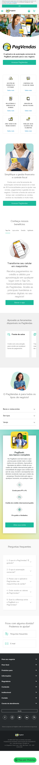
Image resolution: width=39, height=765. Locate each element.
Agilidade (30, 230)
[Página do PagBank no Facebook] (5, 717)
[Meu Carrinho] (34, 11)
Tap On (7, 230)
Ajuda (19, 711)
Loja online (15, 230)
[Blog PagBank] (34, 717)
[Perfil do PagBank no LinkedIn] (27, 717)
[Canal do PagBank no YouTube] (19, 717)
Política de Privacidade (11, 2)
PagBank (16, 11)
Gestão (23, 230)
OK (19, 6)
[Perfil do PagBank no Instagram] (12, 717)
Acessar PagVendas (19, 62)
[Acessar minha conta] (28, 11)
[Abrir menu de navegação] (2, 11)
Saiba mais (10, 90)
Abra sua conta (19, 525)
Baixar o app (19, 302)
